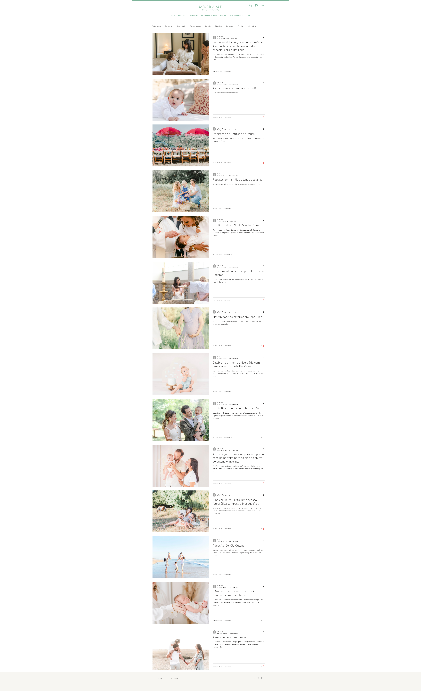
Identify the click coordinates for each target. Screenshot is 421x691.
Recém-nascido (195, 26)
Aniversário (252, 26)
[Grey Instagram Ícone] (258, 678)
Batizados (168, 26)
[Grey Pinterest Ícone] (262, 678)
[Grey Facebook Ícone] (255, 678)
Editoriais (218, 26)
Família (240, 26)
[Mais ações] (264, 37)
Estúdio (208, 26)
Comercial (229, 26)
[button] (250, 5)
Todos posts (156, 26)
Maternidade (181, 26)
